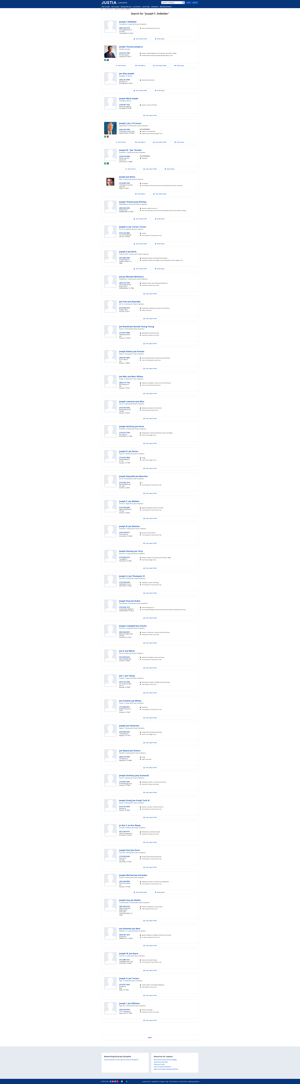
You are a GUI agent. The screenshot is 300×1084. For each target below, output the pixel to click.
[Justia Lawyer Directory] (109, 2)
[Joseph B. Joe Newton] (110, 531)
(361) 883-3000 (124, 258)
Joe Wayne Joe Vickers (129, 750)
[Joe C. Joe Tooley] (110, 680)
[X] (124, 1081)
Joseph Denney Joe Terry (131, 551)
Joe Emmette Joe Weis (129, 928)
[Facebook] (115, 1081)
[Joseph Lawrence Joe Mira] (110, 406)
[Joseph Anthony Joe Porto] (110, 431)
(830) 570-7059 (124, 757)
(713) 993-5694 (124, 856)
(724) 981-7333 (124, 105)
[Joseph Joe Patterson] (110, 730)
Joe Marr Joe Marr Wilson (131, 376)
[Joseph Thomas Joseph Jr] (110, 51)
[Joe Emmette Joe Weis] (110, 933)
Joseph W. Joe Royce (128, 953)
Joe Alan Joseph (126, 73)
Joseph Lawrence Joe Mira (131, 401)
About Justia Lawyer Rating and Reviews (166, 1069)
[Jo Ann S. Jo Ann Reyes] (110, 830)
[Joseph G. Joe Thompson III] (110, 581)
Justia (101, 9)
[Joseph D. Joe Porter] (110, 456)
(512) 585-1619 (124, 482)
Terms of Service (173, 1081)
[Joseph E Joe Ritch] (110, 256)
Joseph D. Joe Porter (128, 451)
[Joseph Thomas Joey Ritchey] (110, 206)
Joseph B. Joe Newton (129, 526)
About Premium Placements (162, 1067)
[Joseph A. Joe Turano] (110, 983)
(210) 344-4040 (124, 156)
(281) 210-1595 (124, 283)
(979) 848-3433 (124, 732)
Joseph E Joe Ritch (127, 251)
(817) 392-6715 (124, 831)
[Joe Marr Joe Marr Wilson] (110, 381)
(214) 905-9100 (124, 183)
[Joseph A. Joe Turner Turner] (110, 231)
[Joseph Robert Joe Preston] (110, 356)
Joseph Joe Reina (127, 176)
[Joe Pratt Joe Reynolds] (110, 306)
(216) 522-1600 (124, 53)
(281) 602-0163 (124, 906)
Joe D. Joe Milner (127, 651)
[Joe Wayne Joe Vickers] (110, 755)
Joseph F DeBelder (128, 21)
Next (150, 1038)
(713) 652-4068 (124, 457)
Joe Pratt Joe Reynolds (129, 301)
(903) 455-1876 (124, 935)
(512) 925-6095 (124, 507)
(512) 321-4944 (124, 807)
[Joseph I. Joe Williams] (110, 1008)
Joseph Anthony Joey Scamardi (134, 775)
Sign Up (195, 2)
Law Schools (137, 6)
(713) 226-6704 (124, 582)
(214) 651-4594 (124, 984)
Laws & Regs (146, 6)
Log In (188, 2)
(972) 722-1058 (124, 682)
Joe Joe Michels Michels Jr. (131, 276)
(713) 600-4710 (124, 557)
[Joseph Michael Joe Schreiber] (110, 880)
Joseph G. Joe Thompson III (132, 576)
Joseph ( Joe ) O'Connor (130, 123)
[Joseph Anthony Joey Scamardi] (110, 780)
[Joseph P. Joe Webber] (110, 506)
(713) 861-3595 (124, 782)
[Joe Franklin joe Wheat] (110, 705)
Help (167, 1081)
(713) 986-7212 (124, 960)
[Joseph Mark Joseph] (110, 103)
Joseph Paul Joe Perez (129, 850)
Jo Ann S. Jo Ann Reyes (130, 825)
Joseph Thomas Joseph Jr (131, 46)
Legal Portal (155, 1081)
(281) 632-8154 (124, 1009)
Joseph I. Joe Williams (129, 1003)
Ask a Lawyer (115, 6)
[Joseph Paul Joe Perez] (110, 855)
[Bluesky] (122, 1081)
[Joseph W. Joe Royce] (110, 958)
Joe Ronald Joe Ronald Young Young (136, 326)
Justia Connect (146, 1081)
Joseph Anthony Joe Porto (131, 426)
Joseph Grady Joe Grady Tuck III (134, 800)
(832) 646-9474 (124, 632)
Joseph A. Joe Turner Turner (132, 226)
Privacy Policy (183, 1081)
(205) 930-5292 (124, 208)
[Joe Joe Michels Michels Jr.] (110, 281)
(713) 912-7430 (124, 433)
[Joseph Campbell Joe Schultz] (110, 630)
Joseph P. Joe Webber (129, 501)
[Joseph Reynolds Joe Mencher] (110, 481)
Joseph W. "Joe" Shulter (130, 150)
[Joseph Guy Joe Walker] (110, 905)
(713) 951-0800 (124, 333)
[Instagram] (117, 1081)
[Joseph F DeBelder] (110, 26)
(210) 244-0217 (124, 532)
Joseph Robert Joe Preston (131, 351)
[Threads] (120, 1081)
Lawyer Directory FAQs (161, 1062)
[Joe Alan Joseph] (110, 78)
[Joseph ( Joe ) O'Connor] (110, 128)
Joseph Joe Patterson (129, 725)
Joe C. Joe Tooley (127, 675)
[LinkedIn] (110, 1081)
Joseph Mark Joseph (128, 98)
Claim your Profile (159, 1064)
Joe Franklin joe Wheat (130, 700)
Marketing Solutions (166, 6)
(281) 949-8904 (124, 881)
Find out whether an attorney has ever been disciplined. (121, 1060)
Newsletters (154, 6)
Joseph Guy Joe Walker (130, 900)
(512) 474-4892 (124, 233)
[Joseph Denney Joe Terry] (110, 556)
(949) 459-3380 (124, 129)
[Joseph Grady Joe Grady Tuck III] (110, 805)
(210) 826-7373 (124, 607)
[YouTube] (113, 1081)
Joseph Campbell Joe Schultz (133, 625)
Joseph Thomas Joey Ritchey (132, 201)
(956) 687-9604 (124, 358)
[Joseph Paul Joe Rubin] (110, 606)
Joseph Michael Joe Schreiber (133, 875)
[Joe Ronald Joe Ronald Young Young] (110, 331)
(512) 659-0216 (124, 657)
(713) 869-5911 (124, 707)
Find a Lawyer (106, 6)
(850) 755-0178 (124, 28)
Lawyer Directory (109, 9)
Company (162, 1081)
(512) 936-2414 (124, 308)
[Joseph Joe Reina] (110, 181)
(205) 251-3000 (124, 80)
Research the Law (126, 6)
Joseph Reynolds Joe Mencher (133, 476)
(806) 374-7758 (124, 383)
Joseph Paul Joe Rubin (129, 601)
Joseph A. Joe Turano (129, 978)
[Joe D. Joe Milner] (110, 656)
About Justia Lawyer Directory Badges (165, 1060)
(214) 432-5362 (124, 408)
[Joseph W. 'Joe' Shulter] (110, 155)
